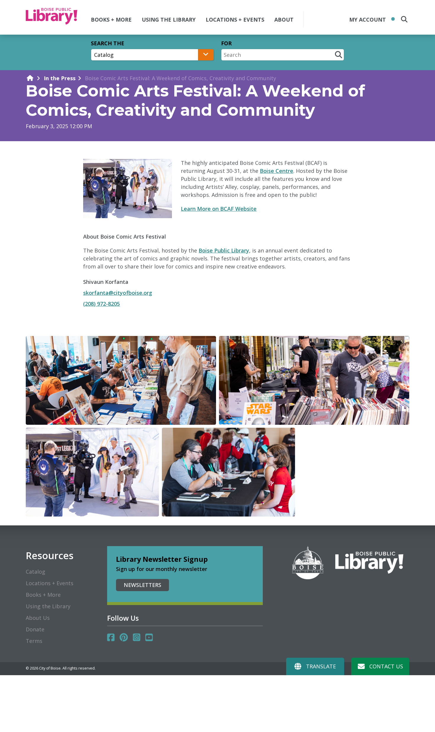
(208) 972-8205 (101, 303)
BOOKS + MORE (111, 19)
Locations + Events (49, 583)
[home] (30, 78)
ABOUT (284, 19)
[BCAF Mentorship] (228, 472)
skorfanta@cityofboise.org (117, 292)
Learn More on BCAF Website (219, 208)
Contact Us (386, 666)
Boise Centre (276, 170)
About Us (38, 617)
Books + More (43, 594)
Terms (34, 640)
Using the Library (48, 606)
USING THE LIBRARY (169, 19)
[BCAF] (121, 380)
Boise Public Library (224, 250)
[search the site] (404, 19)
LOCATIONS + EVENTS (235, 19)
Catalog (35, 571)
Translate (321, 666)
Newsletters (142, 584)
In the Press (59, 78)
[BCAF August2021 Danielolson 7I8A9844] (314, 380)
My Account (367, 19)
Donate (35, 629)
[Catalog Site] (152, 55)
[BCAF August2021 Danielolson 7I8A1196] (92, 472)
